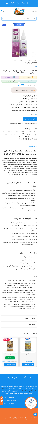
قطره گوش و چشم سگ (31, 63)
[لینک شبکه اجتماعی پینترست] (24, 139)
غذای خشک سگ (27, 391)
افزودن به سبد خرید (30, 119)
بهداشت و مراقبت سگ (17, 61)
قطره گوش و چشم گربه (24, 136)
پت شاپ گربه (29, 134)
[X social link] (26, 139)
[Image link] (31, 403)
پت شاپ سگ (28, 61)
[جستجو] (3, 19)
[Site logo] (19, 11)
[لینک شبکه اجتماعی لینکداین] (21, 139)
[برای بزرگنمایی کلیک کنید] (33, 55)
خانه (35, 61)
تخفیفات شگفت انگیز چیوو (18, 134)
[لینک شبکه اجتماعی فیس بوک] (28, 139)
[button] (28, 364)
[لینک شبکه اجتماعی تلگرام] (19, 139)
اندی (35, 67)
